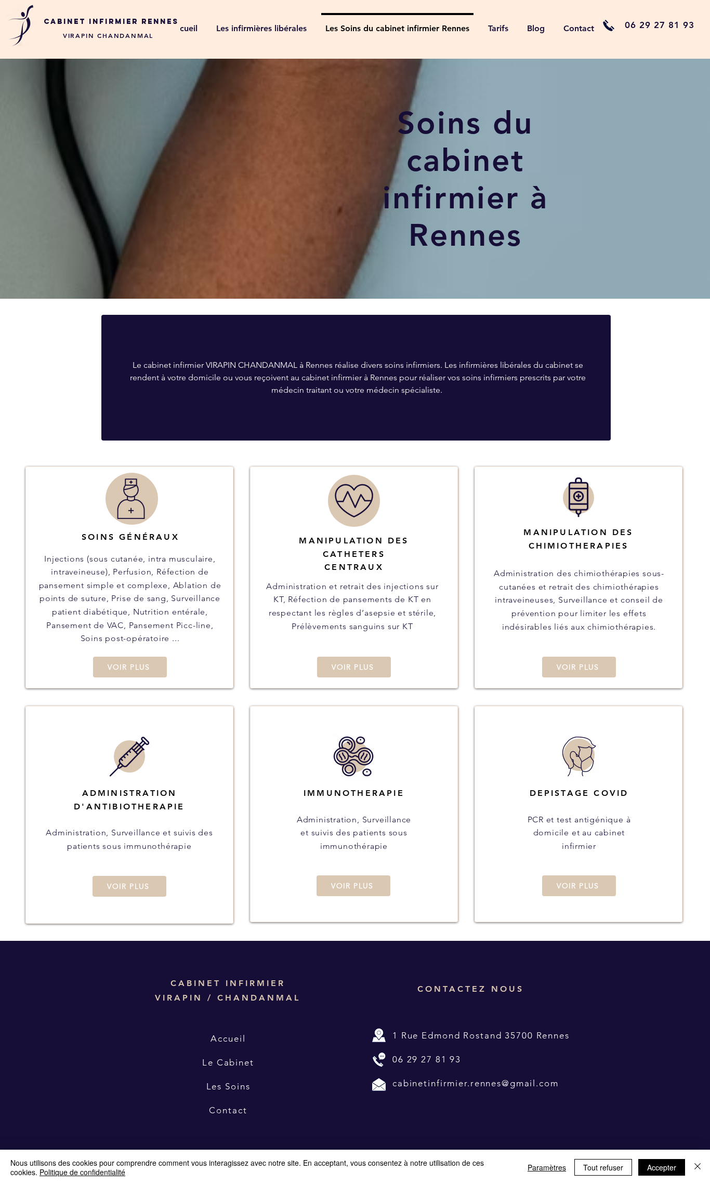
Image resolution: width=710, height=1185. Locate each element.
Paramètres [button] (547, 1167)
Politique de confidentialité (82, 1172)
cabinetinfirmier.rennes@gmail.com (475, 1083)
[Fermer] (697, 1167)
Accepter (661, 1167)
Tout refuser (603, 1167)
